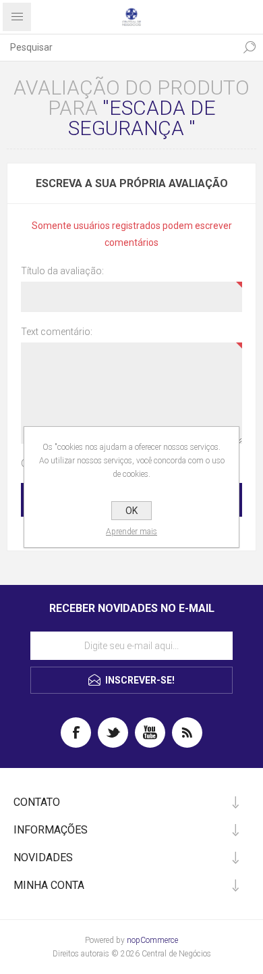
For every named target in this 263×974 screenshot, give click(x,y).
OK (131, 510)
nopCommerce (152, 940)
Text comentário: (56, 331)
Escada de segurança (142, 118)
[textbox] (118, 47)
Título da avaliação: (62, 270)
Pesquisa (249, 47)
